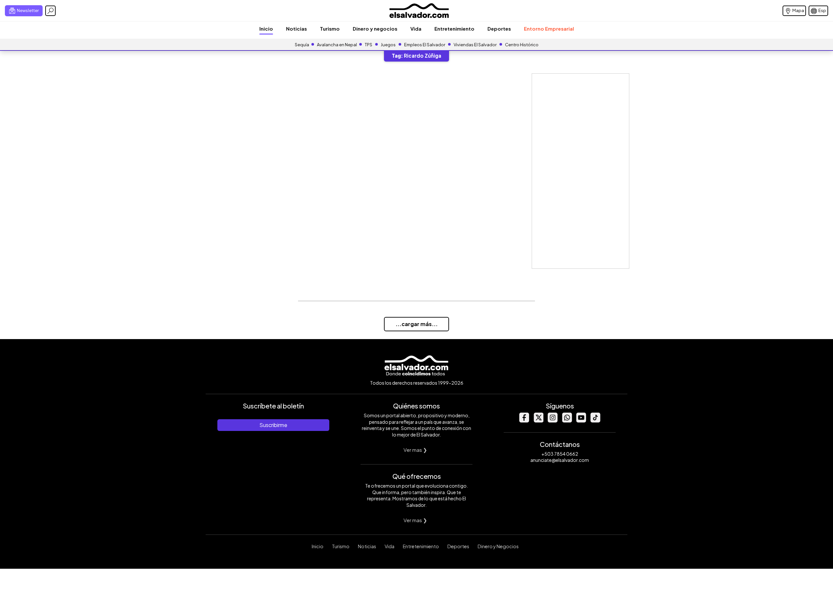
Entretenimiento (454, 28)
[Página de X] (538, 421)
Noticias (296, 28)
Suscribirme (273, 424)
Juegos (388, 44)
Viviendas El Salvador (475, 44)
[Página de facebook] (524, 421)
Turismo (330, 28)
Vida (415, 28)
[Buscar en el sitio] (50, 11)
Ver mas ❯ (415, 450)
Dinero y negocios (375, 28)
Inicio (266, 28)
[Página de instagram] (552, 421)
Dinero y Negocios (498, 546)
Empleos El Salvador (424, 44)
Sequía (302, 44)
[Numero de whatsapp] (567, 421)
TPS (368, 44)
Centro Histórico (522, 44)
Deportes (499, 28)
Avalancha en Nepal (337, 44)
